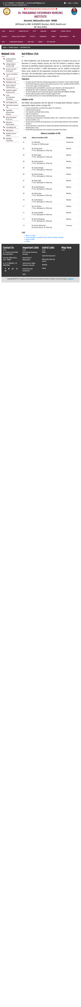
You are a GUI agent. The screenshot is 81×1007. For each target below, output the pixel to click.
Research (4, 36)
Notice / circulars (31, 235)
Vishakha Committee (9, 139)
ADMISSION (43, 31)
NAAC (3, 42)
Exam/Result (43, 36)
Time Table (30, 42)
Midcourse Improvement (10, 123)
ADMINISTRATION (23, 31)
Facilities (32, 36)
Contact (76, 3)
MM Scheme (9, 130)
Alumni (53, 36)
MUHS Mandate (64, 36)
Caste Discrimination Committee (10, 97)
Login (69, 3)
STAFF (34, 31)
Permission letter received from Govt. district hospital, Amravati (45, 237)
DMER (44, 268)
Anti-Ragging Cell (11, 102)
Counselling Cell (11, 127)
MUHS (44, 252)
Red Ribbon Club (11, 82)
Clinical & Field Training (18, 36)
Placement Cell (10, 79)
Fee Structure (51, 42)
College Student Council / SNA (11, 65)
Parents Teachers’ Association (11, 70)
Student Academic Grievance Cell (11, 91)
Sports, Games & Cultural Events (11, 86)
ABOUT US (11, 31)
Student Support (66, 31)
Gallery (40, 42)
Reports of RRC (30, 239)
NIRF (74, 36)
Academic (53, 31)
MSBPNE (44, 265)
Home (3, 31)
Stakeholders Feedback (16, 42)
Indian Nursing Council (48, 256)
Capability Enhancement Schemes (10, 112)
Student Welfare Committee (11, 60)
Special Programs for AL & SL (11, 118)
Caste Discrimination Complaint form (16, 5)
